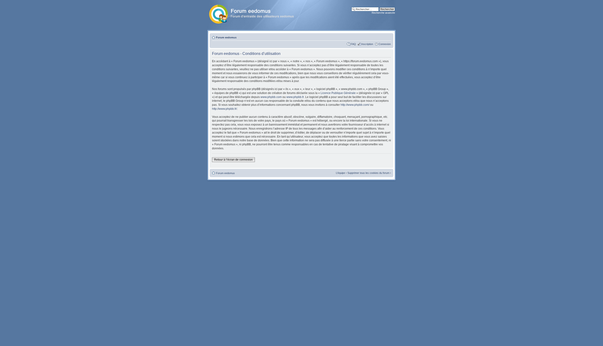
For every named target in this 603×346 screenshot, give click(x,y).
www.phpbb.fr (295, 97)
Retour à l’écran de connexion (233, 159)
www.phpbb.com (271, 97)
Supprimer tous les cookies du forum (368, 172)
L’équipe (340, 172)
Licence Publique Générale (338, 93)
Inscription (367, 44)
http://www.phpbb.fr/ (224, 108)
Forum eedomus (226, 37)
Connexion (385, 44)
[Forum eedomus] (255, 13)
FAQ (353, 44)
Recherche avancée (383, 12)
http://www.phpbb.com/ (355, 104)
